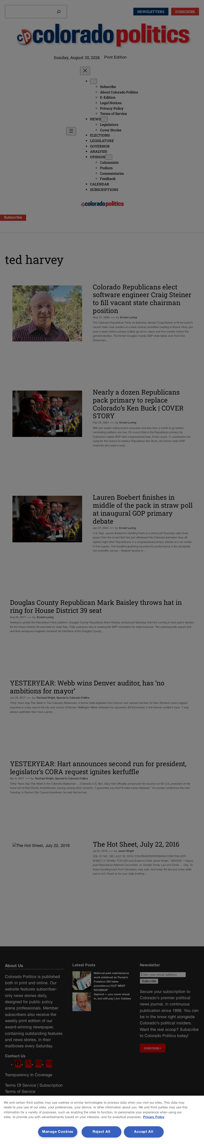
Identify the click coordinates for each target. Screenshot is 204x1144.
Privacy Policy (153, 1117)
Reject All (101, 1132)
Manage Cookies (57, 1132)
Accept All (143, 1132)
